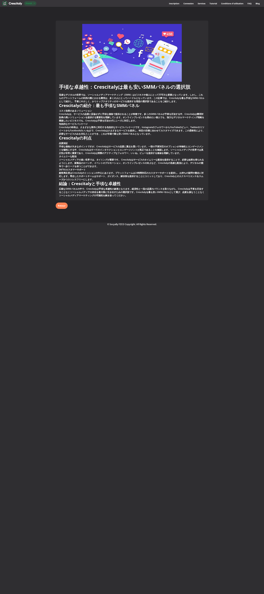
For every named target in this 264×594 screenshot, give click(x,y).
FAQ (249, 3)
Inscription (174, 3)
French (29, 3)
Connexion (188, 3)
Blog (258, 3)
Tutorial (213, 3)
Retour (61, 205)
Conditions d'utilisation (232, 3)
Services (201, 3)
